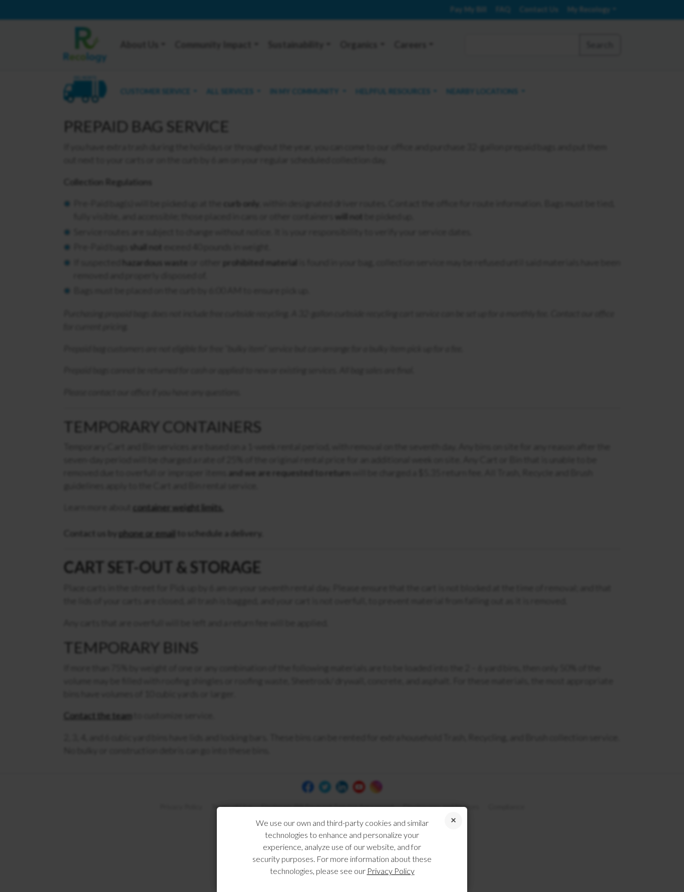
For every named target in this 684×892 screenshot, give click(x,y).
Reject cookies (453, 820)
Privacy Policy (391, 870)
